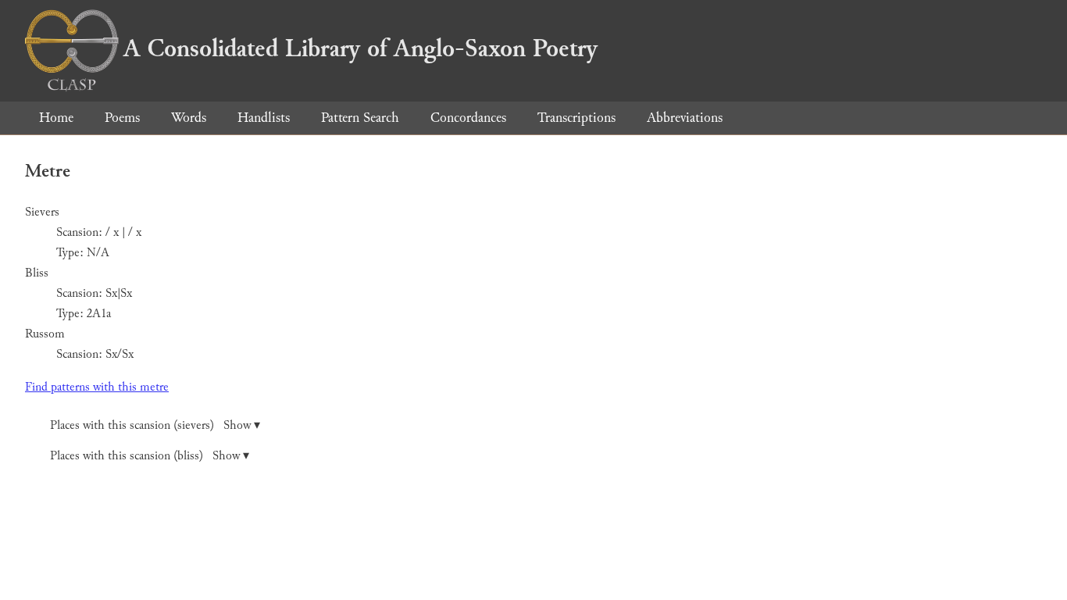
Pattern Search (360, 117)
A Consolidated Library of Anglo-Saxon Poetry (360, 48)
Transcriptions (576, 117)
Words (188, 117)
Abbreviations (685, 117)
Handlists (263, 117)
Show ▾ (241, 425)
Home (56, 117)
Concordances (468, 117)
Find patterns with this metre (97, 387)
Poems (122, 117)
